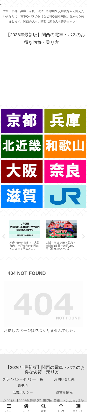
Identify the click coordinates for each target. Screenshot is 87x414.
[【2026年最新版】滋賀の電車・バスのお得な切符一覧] (22, 196)
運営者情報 (64, 392)
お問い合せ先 (64, 379)
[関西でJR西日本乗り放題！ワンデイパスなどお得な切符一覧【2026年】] (65, 196)
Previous (3, 236)
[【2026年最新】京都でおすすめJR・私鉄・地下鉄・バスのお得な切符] (22, 121)
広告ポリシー (23, 392)
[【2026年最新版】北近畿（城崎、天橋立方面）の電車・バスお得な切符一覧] (22, 146)
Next (83, 236)
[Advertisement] (43, 81)
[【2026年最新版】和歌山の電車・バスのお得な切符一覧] (65, 146)
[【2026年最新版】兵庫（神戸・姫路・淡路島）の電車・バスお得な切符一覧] (65, 121)
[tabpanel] (25, 235)
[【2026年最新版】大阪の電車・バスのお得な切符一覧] (22, 171)
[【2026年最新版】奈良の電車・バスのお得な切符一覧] (65, 171)
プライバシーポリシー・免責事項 (22, 382)
